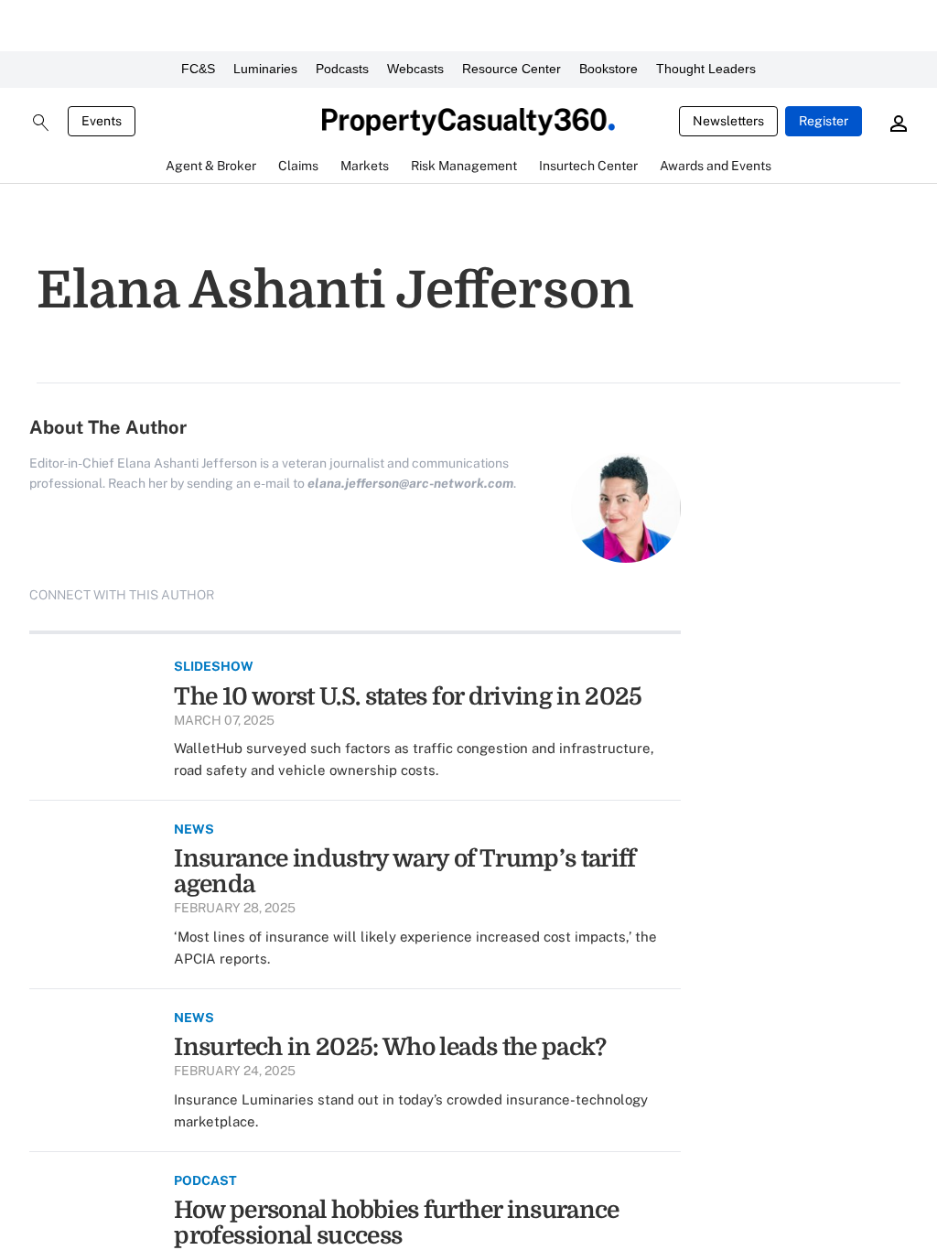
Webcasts (415, 68)
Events (101, 120)
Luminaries (265, 68)
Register (823, 120)
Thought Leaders (706, 68)
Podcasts (342, 68)
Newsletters (728, 120)
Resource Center (511, 68)
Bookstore (608, 68)
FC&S (198, 68)
